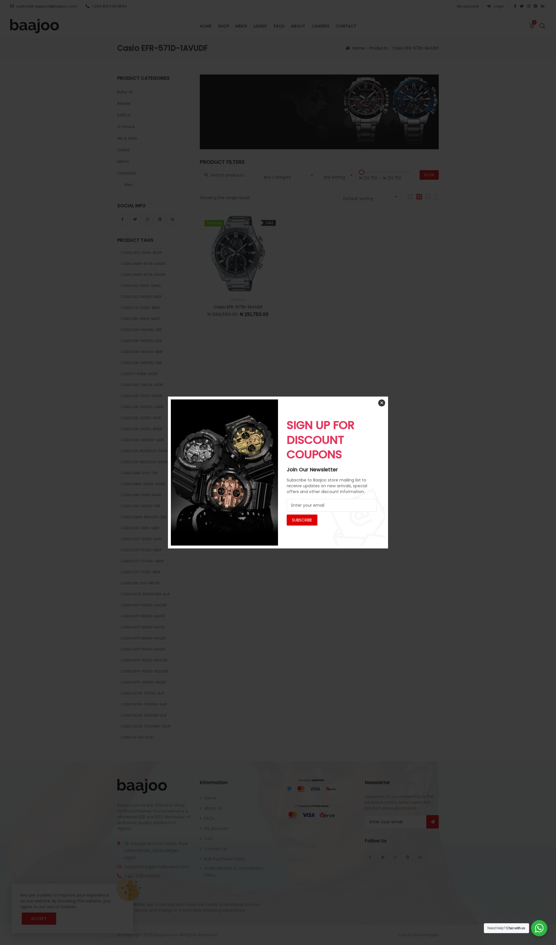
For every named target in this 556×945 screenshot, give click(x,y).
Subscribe (302, 520)
